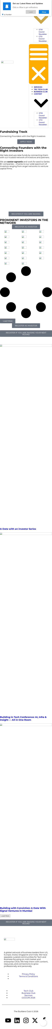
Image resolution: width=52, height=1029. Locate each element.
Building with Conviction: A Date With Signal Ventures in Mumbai (23, 909)
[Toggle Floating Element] (43, 1022)
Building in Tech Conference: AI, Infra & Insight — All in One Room (23, 718)
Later (31, 12)
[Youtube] (8, 1020)
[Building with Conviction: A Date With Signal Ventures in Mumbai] (26, 814)
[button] (38, 64)
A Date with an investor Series (18, 529)
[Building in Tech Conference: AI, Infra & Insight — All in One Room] (26, 622)
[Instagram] (26, 1020)
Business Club (41, 92)
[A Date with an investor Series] (26, 434)
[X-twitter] (35, 1020)
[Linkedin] (17, 1020)
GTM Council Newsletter (43, 32)
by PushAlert (7, 14)
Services (38, 87)
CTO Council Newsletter (43, 38)
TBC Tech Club (41, 89)
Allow (44, 12)
